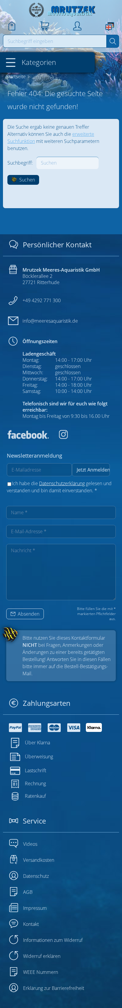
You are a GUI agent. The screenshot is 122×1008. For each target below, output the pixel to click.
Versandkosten (38, 860)
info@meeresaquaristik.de (50, 321)
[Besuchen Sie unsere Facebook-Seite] (28, 437)
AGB (28, 892)
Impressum (35, 908)
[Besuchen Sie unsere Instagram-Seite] (59, 437)
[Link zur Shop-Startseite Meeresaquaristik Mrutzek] (61, 10)
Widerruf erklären (41, 956)
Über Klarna (37, 742)
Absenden (28, 614)
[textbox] (55, 41)
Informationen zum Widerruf (53, 940)
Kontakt (31, 924)
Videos (30, 844)
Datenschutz (36, 876)
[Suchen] (112, 41)
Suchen (26, 179)
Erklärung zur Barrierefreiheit (53, 988)
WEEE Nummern (40, 972)
